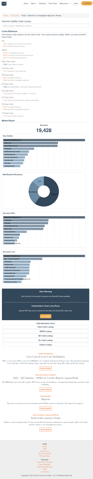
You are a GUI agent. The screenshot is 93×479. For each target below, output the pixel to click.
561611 (6, 53)
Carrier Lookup (45, 344)
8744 (5, 46)
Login (76, 3)
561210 (6, 57)
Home (26, 3)
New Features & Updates (45, 375)
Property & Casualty (44, 462)
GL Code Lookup (46, 340)
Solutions (42, 3)
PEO (44, 469)
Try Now (87, 3)
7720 (5, 116)
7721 (5, 71)
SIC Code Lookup (45, 336)
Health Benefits (44, 464)
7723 (5, 93)
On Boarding (45, 396)
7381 (5, 43)
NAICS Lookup (46, 331)
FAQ (44, 448)
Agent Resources (45, 354)
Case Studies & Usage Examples (46, 415)
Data (33, 3)
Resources (64, 3)
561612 (6, 55)
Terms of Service (44, 453)
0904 (5, 77)
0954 (5, 80)
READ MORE (45, 368)
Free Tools (53, 3)
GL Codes (15, 15)
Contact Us (44, 451)
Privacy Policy (44, 456)
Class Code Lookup (45, 327)
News (45, 446)
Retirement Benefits (44, 467)
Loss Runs (45, 471)
